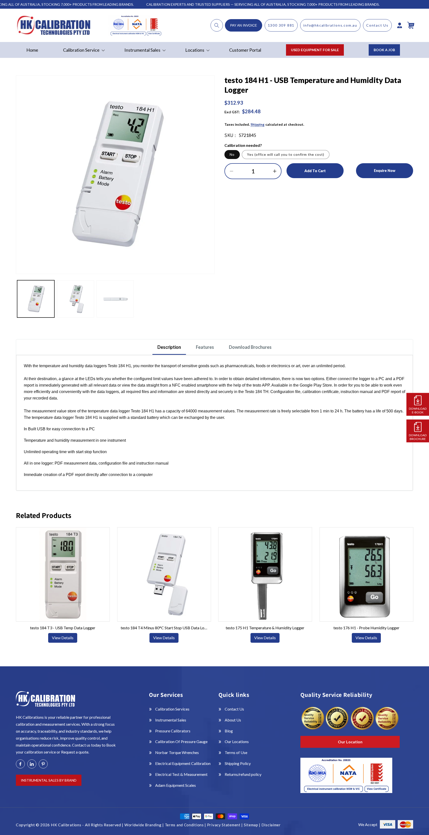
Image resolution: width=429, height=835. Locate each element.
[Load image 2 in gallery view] (75, 299)
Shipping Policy (238, 763)
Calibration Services (172, 709)
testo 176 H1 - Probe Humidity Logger (366, 627)
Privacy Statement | (225, 825)
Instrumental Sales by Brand (48, 780)
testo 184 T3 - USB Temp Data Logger (62, 627)
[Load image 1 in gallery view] (35, 299)
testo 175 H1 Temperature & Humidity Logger (265, 627)
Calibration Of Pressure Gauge (181, 741)
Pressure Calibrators (172, 730)
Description (169, 347)
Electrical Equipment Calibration (183, 763)
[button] (217, 25)
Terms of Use (236, 752)
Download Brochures (250, 347)
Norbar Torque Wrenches (177, 752)
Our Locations (237, 741)
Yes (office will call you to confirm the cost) (285, 154)
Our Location (350, 741)
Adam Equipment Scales (175, 785)
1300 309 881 (281, 25)
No (232, 154)
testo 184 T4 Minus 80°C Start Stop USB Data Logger (163, 627)
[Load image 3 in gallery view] (115, 299)
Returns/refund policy (243, 774)
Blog (229, 730)
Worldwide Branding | (144, 825)
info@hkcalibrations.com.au (330, 25)
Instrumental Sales (170, 719)
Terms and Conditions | (186, 825)
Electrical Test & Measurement (181, 774)
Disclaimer (271, 825)
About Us (233, 719)
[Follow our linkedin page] (31, 763)
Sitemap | (252, 825)
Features (205, 347)
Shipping (257, 124)
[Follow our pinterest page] (43, 763)
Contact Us (377, 25)
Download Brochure (418, 436)
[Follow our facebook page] (20, 763)
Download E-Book (418, 410)
